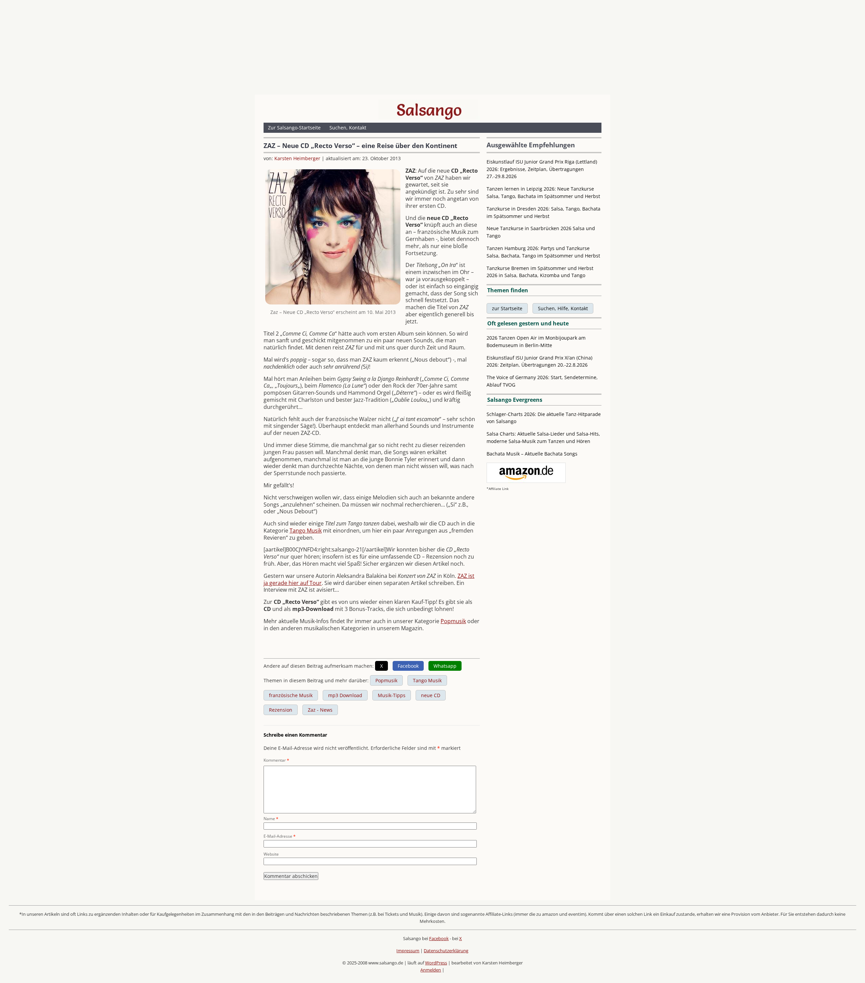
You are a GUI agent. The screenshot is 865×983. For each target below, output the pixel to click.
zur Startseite (507, 308)
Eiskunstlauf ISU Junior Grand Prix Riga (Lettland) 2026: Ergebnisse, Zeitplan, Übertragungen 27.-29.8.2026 (542, 169)
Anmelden (430, 970)
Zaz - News (320, 710)
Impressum (407, 951)
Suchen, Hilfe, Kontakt (563, 308)
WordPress (436, 963)
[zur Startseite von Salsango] (429, 110)
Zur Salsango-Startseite (294, 127)
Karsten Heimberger (297, 158)
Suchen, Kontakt (347, 127)
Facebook (439, 938)
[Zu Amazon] (526, 481)
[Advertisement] (432, 49)
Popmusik (453, 621)
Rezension (280, 710)
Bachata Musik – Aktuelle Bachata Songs (532, 453)
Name (271, 818)
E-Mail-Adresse (280, 836)
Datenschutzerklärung (446, 951)
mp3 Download (345, 695)
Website (271, 854)
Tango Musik (306, 530)
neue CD (430, 695)
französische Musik (291, 695)
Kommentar (276, 760)
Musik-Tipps (391, 695)
